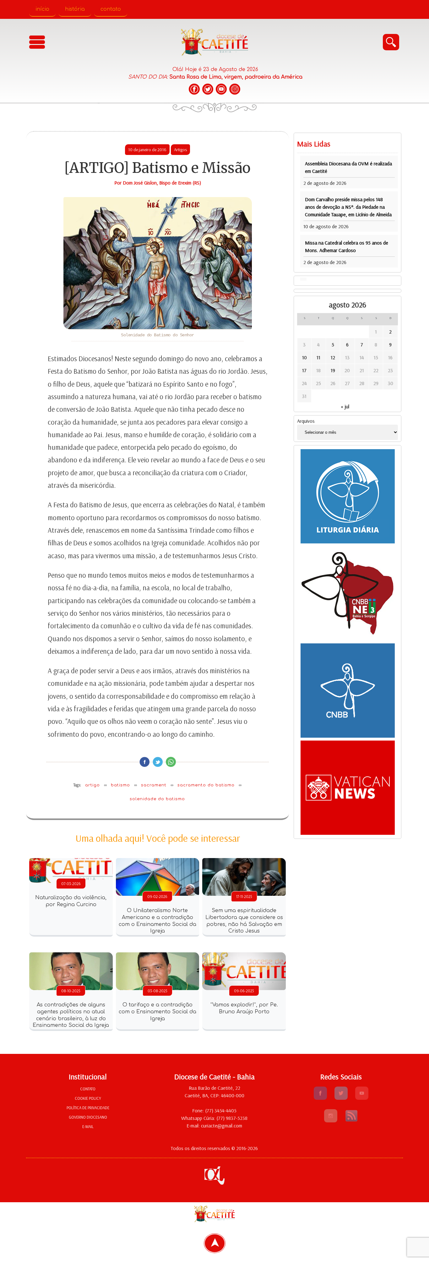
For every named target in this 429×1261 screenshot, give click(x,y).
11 (289, 350)
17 (269, 363)
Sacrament (134, 798)
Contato (110, 9)
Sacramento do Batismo (186, 798)
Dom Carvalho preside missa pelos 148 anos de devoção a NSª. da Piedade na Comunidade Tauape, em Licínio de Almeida (326, 199)
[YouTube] (221, 89)
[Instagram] (234, 89)
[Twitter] (207, 89)
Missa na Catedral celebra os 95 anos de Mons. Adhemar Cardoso (325, 239)
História (75, 9)
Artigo (73, 798)
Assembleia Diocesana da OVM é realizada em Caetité (322, 163)
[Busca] (391, 42)
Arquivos (268, 413)
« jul (326, 399)
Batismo (101, 798)
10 (269, 350)
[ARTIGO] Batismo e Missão (139, 168)
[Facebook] (194, 89)
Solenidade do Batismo (138, 811)
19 (308, 363)
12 (308, 350)
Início (42, 9)
